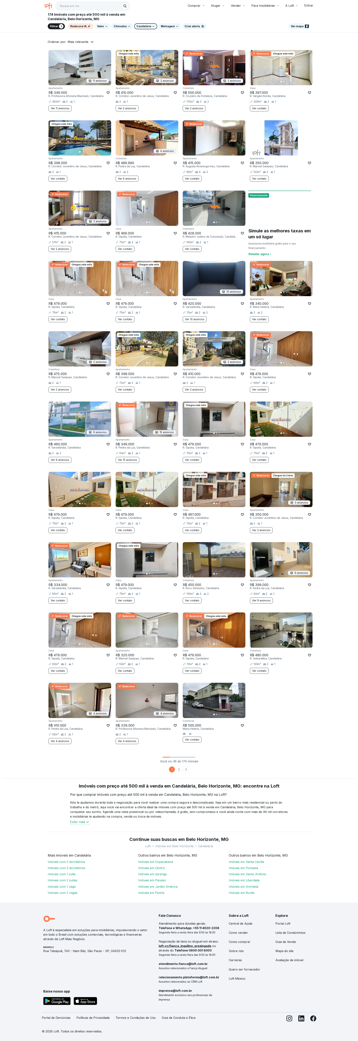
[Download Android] (57, 1001)
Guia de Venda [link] (285, 942)
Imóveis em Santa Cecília (246, 862)
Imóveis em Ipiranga (152, 874)
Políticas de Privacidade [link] (93, 1018)
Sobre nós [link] (236, 951)
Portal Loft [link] (282, 923)
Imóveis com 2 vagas (62, 893)
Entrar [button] (308, 5)
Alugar (215, 5)
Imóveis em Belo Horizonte (174, 846)
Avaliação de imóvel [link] (289, 960)
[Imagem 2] (283, 81)
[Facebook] (313, 1019)
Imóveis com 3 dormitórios (66, 868)
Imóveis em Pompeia (243, 868)
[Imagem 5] (291, 81)
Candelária (205, 846)
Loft (148, 846)
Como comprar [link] (239, 942)
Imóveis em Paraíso (152, 880)
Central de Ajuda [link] (240, 923)
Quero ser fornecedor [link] (244, 969)
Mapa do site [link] (284, 951)
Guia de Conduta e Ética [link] (178, 1018)
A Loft (289, 5)
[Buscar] (125, 6)
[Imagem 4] (154, 222)
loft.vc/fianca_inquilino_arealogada (185, 946)
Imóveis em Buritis (242, 893)
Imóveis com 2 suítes (62, 880)
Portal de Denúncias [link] (56, 1018)
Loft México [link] (237, 978)
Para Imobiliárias (263, 5)
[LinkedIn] (301, 1019)
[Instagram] (289, 1019)
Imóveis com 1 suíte (62, 874)
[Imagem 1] (281, 81)
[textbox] (92, 5)
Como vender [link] (238, 933)
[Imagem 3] (286, 81)
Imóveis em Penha (151, 893)
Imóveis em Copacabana (155, 862)
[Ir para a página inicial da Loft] (50, 6)
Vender (236, 5)
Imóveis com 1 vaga (62, 886)
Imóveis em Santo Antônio (247, 874)
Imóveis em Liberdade (244, 880)
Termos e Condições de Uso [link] (136, 1018)
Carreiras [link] (235, 960)
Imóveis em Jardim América (158, 886)
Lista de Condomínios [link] (290, 933)
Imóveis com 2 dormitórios (66, 862)
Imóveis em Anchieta (243, 886)
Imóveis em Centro (151, 868)
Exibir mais (77, 822)
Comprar (194, 5)
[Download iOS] (85, 1001)
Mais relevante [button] (78, 42)
